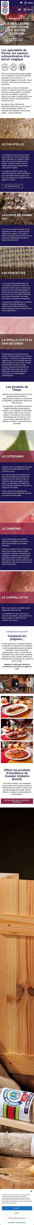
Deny (17, 1213)
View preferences (17, 1218)
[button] (31, 1191)
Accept (17, 1208)
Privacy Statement (20, 1222)
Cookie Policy (11, 1222)
